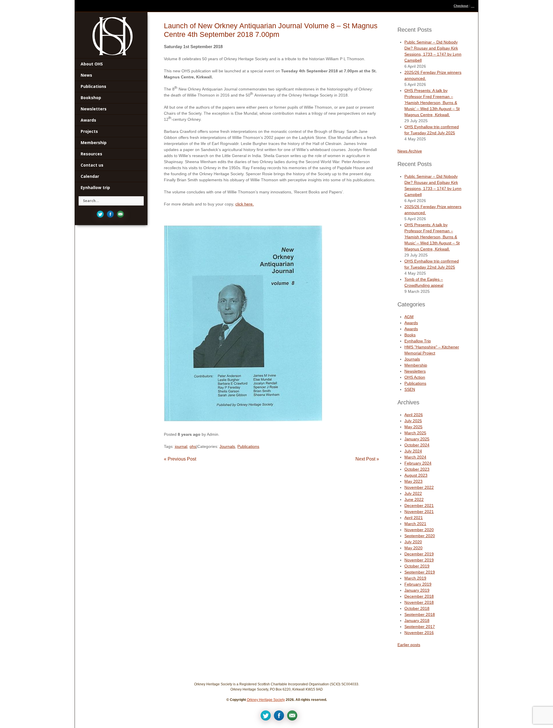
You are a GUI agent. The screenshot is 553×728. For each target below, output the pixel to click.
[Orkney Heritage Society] (112, 36)
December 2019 (419, 554)
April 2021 (413, 517)
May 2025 (413, 427)
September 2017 (419, 626)
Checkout (461, 5)
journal (181, 446)
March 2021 (415, 523)
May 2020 (413, 548)
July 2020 (413, 542)
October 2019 (416, 566)
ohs (193, 446)
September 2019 (419, 572)
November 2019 (419, 560)
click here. (244, 204)
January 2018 (416, 620)
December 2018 (419, 596)
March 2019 (415, 578)
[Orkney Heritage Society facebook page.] (110, 214)
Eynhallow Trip (417, 341)
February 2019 (417, 584)
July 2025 (413, 420)
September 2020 (419, 535)
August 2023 (415, 475)
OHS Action (414, 377)
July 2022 (413, 493)
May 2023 (413, 481)
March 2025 (415, 433)
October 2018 (416, 608)
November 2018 (419, 602)
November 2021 (419, 511)
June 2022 (414, 499)
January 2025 (416, 439)
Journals (227, 446)
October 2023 (416, 469)
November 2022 (419, 487)
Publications (248, 446)
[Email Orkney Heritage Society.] (120, 214)
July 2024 (413, 451)
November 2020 (419, 529)
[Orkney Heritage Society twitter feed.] (100, 214)
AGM (409, 316)
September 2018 (419, 614)
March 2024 (415, 457)
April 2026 (413, 414)
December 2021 (419, 505)
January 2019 (416, 590)
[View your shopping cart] (473, 5)
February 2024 (417, 463)
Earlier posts (408, 644)
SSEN (409, 389)
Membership (415, 365)
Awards (411, 322)
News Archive (409, 151)
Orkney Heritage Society (266, 700)
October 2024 (416, 445)
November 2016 (419, 632)
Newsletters (415, 371)
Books (410, 335)
